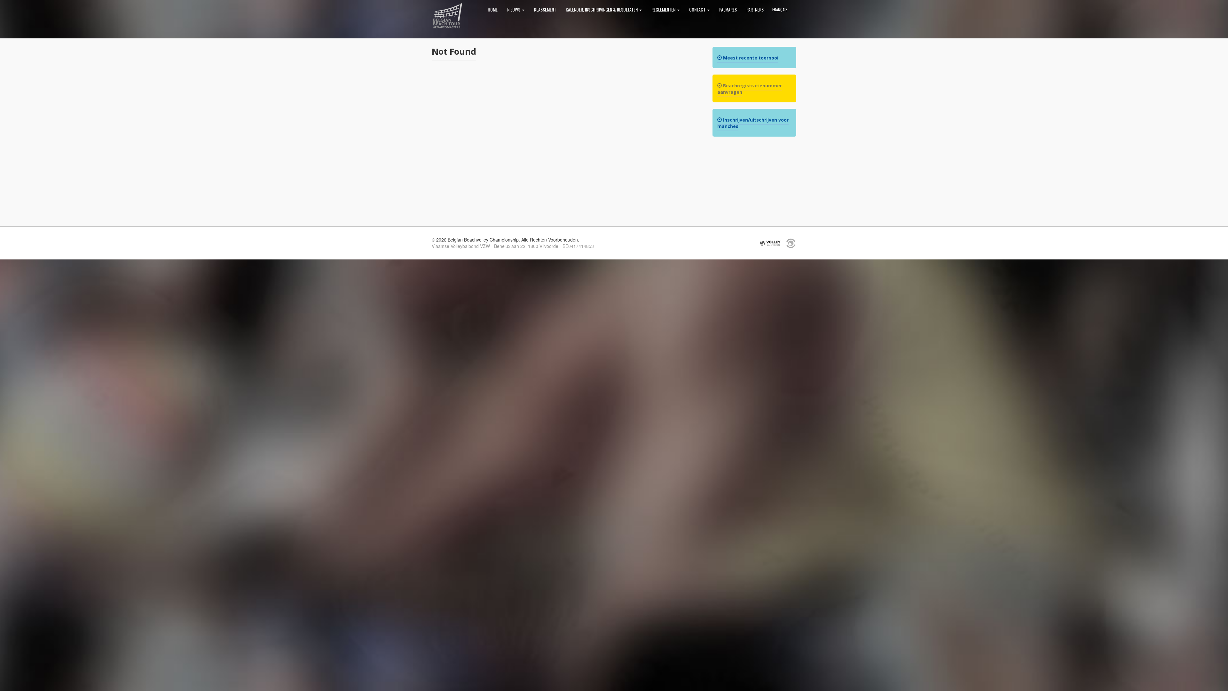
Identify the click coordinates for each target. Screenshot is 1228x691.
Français (780, 9)
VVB (770, 243)
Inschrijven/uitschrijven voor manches (753, 123)
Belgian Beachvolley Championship (448, 16)
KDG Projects (790, 243)
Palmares (728, 9)
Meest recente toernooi (750, 58)
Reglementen (663, 9)
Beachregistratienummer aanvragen (749, 89)
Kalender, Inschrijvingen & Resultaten (602, 9)
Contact (697, 9)
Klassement (545, 9)
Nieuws (514, 9)
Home (493, 9)
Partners (755, 9)
